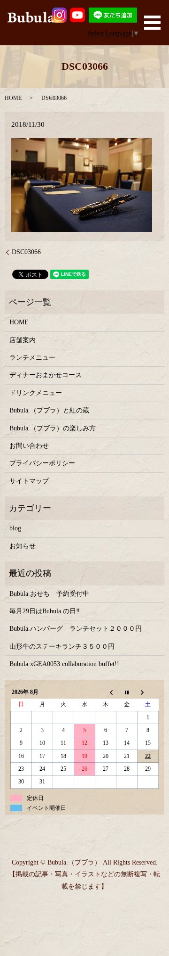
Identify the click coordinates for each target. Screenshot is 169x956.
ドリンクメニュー (35, 392)
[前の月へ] (105, 692)
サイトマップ (29, 481)
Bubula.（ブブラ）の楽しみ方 (52, 428)
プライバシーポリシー (42, 463)
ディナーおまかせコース (45, 375)
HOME (13, 98)
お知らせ (22, 546)
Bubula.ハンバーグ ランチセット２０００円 (75, 628)
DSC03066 (26, 251)
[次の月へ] (148, 692)
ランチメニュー (32, 357)
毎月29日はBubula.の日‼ (44, 611)
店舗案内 (22, 340)
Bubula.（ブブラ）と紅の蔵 (49, 410)
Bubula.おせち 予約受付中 (49, 593)
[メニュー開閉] (152, 23)
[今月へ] (127, 692)
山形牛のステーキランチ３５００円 (62, 646)
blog (15, 528)
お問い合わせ (29, 445)
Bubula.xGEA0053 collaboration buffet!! (64, 664)
